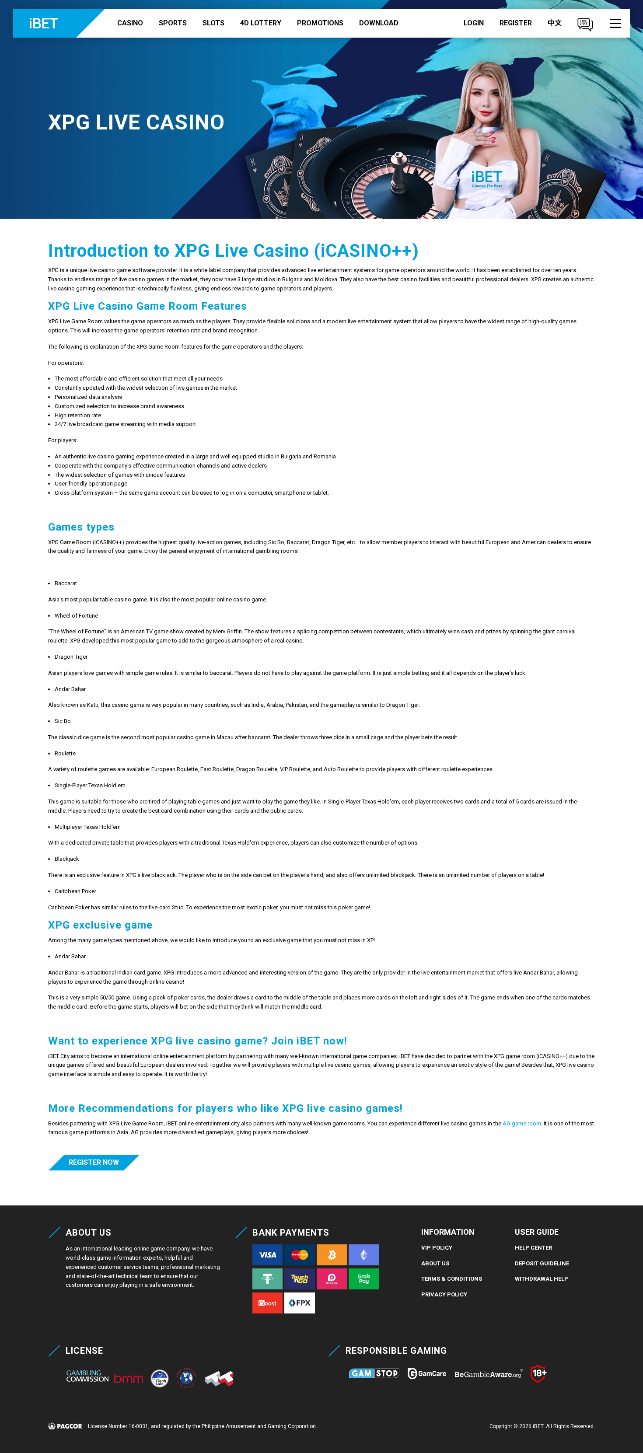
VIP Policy (436, 1247)
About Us (435, 1263)
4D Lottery (260, 23)
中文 (555, 23)
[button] (615, 23)
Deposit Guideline (542, 1263)
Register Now (94, 1162)
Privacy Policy (444, 1294)
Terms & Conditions (451, 1278)
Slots (213, 23)
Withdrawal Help (541, 1278)
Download (378, 23)
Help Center (533, 1247)
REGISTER (516, 23)
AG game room (522, 1123)
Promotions (320, 23)
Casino (130, 23)
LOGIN (474, 23)
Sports (173, 23)
